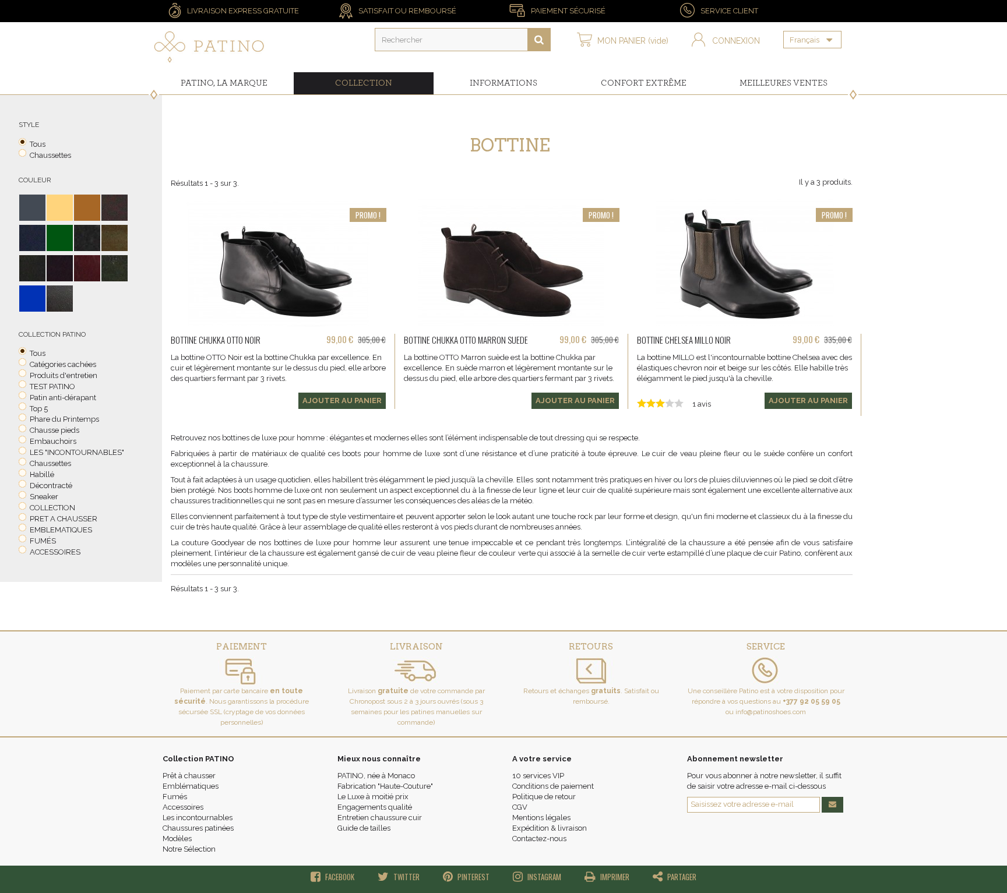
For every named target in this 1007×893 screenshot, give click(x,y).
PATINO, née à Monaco (376, 775)
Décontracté (51, 485)
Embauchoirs (53, 441)
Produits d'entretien (63, 375)
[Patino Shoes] (209, 47)
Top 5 (39, 408)
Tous (37, 144)
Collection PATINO (198, 758)
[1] (539, 39)
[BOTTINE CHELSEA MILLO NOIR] (745, 262)
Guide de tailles (363, 828)
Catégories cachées (63, 364)
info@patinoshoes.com (770, 712)
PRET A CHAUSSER (63, 518)
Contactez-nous (539, 838)
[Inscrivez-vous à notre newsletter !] (832, 805)
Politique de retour (544, 796)
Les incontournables (198, 817)
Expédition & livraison (549, 828)
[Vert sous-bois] (114, 268)
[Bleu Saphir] (32, 298)
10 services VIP (538, 775)
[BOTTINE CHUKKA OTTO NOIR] (278, 262)
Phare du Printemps (64, 419)
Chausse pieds (54, 430)
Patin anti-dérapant (63, 397)
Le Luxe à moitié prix (373, 796)
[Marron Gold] (114, 238)
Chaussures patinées (198, 828)
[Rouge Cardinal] (87, 268)
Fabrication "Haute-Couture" (385, 786)
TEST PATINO (52, 386)
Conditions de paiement (553, 786)
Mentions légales (541, 817)
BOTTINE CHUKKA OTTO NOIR (215, 339)
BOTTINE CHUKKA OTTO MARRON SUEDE (466, 339)
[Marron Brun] (114, 208)
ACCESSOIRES (55, 552)
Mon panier (632, 40)
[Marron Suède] (87, 238)
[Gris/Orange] (60, 208)
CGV (519, 807)
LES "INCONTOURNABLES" (77, 452)
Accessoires (183, 807)
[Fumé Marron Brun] (60, 298)
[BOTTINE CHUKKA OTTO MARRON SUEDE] (511, 262)
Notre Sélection (189, 849)
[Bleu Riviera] (32, 238)
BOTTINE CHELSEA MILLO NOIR (684, 339)
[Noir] (32, 208)
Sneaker (44, 496)
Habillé (42, 474)
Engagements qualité (374, 807)
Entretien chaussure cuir (379, 817)
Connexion (736, 40)
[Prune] (60, 268)
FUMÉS (43, 540)
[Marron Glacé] (32, 268)
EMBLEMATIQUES (61, 529)
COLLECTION (52, 507)
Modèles (177, 838)
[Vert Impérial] (60, 238)
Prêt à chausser (189, 775)
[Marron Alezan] (87, 208)
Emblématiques (191, 786)
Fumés (175, 796)
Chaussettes (50, 155)
